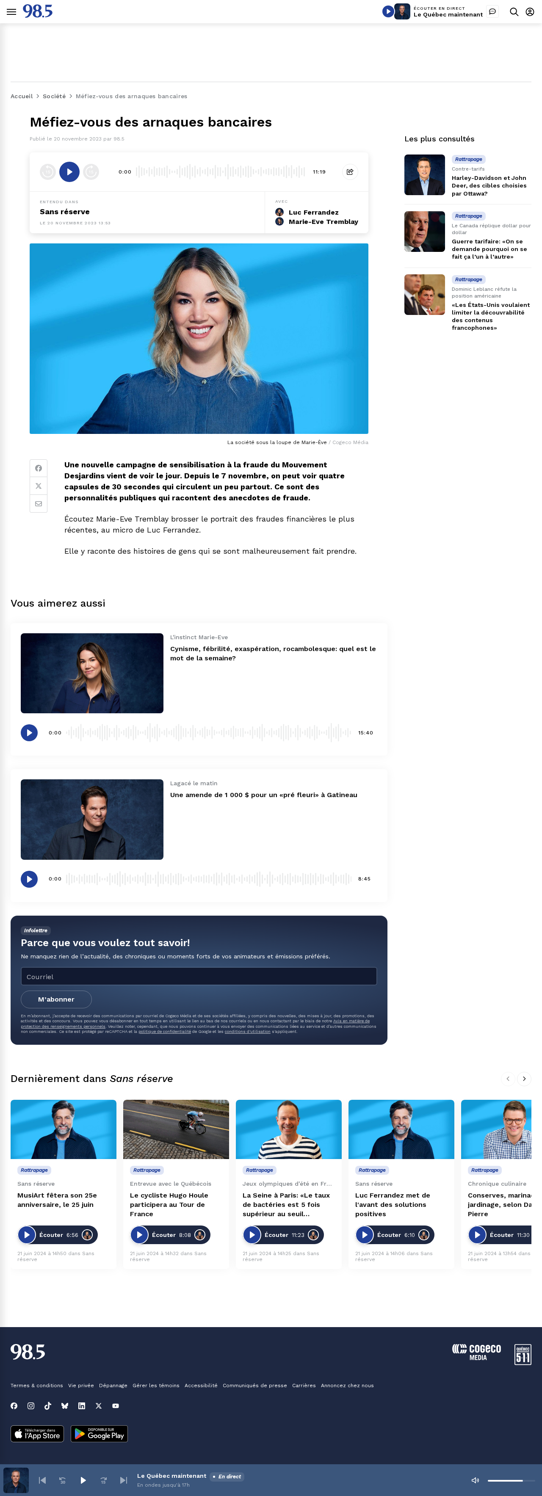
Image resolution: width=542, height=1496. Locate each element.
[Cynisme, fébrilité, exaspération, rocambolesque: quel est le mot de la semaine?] (92, 673)
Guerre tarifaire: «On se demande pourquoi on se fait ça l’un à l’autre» (489, 249)
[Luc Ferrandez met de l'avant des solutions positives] (401, 1129)
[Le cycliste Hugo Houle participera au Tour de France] (176, 1129)
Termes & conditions (37, 1385)
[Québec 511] (522, 1363)
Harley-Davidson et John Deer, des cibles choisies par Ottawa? (489, 185)
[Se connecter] (530, 11)
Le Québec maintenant (448, 14)
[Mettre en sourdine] (475, 1480)
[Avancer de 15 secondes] (91, 172)
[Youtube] (115, 1405)
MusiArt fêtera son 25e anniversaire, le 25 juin (57, 1200)
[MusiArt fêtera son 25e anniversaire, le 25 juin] (63, 1129)
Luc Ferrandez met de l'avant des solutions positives (392, 1204)
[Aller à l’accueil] (38, 15)
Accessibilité (201, 1385)
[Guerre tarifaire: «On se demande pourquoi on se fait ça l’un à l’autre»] (424, 231)
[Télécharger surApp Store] (37, 1434)
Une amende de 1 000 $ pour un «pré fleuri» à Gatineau (263, 795)
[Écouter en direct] (388, 11)
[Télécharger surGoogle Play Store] (99, 1434)
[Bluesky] (64, 1405)
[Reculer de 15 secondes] (48, 172)
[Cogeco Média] (476, 1358)
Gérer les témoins (156, 1385)
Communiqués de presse (255, 1385)
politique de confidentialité (164, 1031)
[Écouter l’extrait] (69, 172)
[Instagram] (31, 1405)
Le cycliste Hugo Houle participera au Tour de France (169, 1204)
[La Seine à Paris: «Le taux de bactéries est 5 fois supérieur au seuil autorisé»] (289, 1129)
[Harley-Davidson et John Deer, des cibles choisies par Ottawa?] (424, 175)
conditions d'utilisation (248, 1031)
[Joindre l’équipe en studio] (492, 11)
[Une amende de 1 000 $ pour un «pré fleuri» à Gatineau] (92, 819)
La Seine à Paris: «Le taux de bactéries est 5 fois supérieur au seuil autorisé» (286, 1205)
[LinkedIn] (81, 1405)
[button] (42, 1480)
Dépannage (113, 1385)
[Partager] (350, 172)
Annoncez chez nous (347, 1385)
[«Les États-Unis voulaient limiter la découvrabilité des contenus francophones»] (424, 294)
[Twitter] (38, 486)
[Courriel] (38, 504)
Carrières (304, 1385)
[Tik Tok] (47, 1405)
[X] (98, 1405)
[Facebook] (38, 468)
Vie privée (81, 1385)
